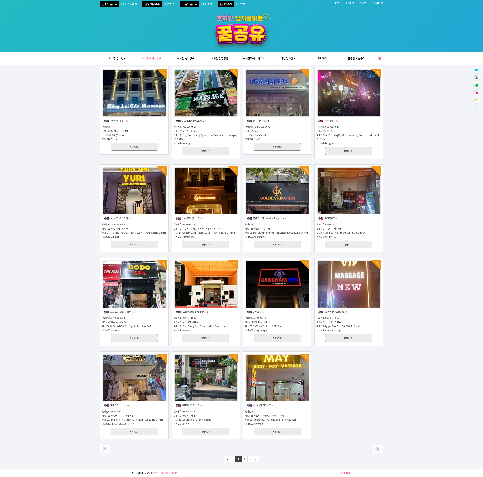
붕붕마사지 (331, 120)
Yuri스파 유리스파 (119, 218)
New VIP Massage (335, 312)
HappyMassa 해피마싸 (194, 312)
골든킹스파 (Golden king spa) (269, 218)
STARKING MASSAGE (193, 120)
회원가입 (350, 3)
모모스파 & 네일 (119, 405)
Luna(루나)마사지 (191, 218)
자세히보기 (134, 147)
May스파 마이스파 (263, 405)
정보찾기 (363, 3)
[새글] (476, 85)
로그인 (337, 3)
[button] (378, 449)
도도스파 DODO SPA (121, 312)
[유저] (476, 77)
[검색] (476, 100)
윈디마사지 (331, 218)
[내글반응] (476, 92)
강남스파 (258, 312)
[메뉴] (476, 69)
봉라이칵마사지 (118, 120)
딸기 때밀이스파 (261, 120)
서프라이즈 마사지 (191, 405)
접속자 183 (378, 3)
